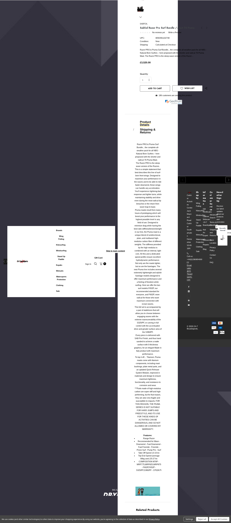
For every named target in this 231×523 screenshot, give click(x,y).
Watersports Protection (200, 240)
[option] (222, 239)
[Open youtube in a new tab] (189, 305)
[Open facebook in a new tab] (189, 287)
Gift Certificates (207, 210)
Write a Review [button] (174, 32)
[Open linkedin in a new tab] (189, 291)
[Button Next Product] (205, 28)
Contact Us (213, 256)
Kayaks (199, 230)
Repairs (206, 245)
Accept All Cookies (219, 519)
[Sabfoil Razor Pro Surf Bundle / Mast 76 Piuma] (222, 238)
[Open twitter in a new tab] (189, 296)
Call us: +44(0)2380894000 (194, 257)
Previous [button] (4, 261)
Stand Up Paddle (198, 223)
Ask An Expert (205, 232)
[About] (106, 256)
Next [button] (6, 261)
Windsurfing (200, 215)
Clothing (199, 247)
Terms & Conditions (214, 223)
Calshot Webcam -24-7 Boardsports (207, 220)
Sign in (88, 264)
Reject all (202, 519)
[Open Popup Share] (206, 88)
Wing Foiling (198, 204)
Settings (189, 519)
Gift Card (98, 258)
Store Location (213, 241)
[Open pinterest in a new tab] (189, 300)
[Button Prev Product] (202, 28)
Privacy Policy (213, 248)
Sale (197, 251)
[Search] (95, 264)
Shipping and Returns (213, 232)
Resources (207, 240)
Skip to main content (115, 251)
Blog (204, 249)
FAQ (211, 262)
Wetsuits (199, 235)
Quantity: (144, 74)
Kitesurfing (200, 211)
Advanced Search (214, 216)
